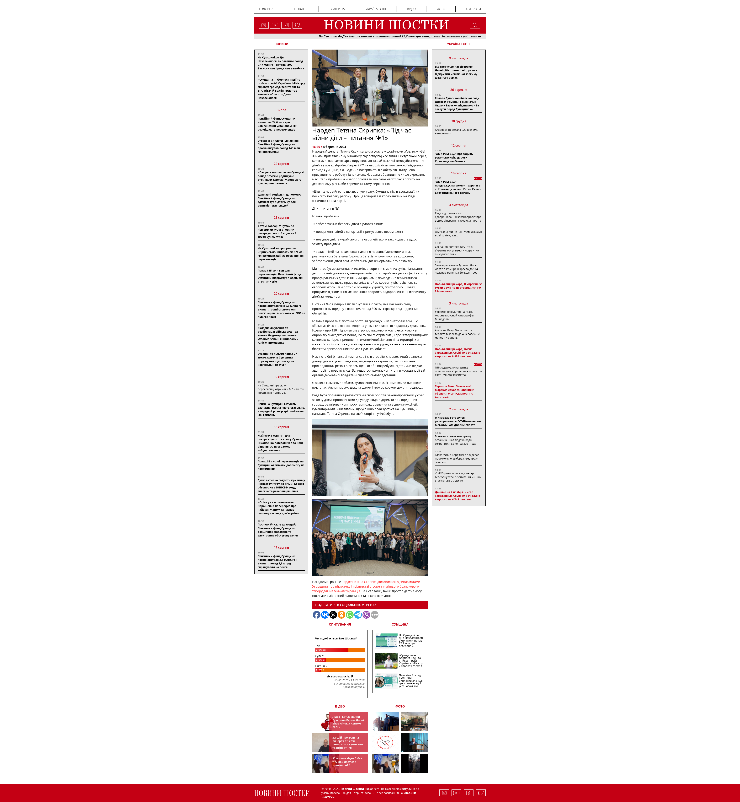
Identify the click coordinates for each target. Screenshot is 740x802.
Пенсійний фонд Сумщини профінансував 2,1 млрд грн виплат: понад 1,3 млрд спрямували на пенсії (277, 561)
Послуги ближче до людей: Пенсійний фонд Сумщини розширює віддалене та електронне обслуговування (278, 530)
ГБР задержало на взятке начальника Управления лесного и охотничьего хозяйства (458, 371)
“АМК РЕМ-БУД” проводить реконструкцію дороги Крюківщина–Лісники (454, 157)
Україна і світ (376, 9)
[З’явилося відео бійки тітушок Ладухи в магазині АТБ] (385, 763)
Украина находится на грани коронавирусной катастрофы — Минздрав (456, 315)
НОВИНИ (281, 44)
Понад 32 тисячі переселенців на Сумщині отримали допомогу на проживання (281, 465)
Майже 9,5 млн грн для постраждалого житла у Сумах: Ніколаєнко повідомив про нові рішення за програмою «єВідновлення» (280, 443)
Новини (301, 9)
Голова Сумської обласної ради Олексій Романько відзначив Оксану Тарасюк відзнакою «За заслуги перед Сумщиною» (457, 103)
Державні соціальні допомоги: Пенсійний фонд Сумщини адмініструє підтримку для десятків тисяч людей (279, 200)
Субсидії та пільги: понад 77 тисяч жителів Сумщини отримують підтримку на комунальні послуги (277, 359)
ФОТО (400, 706)
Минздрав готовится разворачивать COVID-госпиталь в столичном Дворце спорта (458, 421)
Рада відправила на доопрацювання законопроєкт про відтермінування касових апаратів (458, 216)
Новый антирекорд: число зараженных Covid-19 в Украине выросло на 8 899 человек (457, 352)
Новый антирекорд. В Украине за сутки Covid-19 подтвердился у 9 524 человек (458, 287)
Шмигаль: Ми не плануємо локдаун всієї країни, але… (458, 233)
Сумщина (337, 9)
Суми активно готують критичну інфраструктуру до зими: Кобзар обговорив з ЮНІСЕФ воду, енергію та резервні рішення (281, 485)
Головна (266, 9)
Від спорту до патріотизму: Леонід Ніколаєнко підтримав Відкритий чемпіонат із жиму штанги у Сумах (456, 72)
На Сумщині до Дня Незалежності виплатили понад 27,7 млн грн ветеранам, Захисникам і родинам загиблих (356, 36)
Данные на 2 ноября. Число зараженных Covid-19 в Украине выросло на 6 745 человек (457, 495)
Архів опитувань (354, 687)
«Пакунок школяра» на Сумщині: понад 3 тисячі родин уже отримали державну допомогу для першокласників (281, 177)
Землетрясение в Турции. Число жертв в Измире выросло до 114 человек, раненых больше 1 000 (456, 268)
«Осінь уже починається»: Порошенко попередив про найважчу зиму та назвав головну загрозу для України (278, 507)
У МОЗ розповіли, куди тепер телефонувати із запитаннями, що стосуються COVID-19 (458, 476)
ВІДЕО (340, 706)
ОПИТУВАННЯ (340, 624)
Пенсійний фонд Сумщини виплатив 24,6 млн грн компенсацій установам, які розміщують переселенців (277, 124)
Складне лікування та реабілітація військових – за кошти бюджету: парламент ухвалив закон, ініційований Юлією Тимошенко (278, 335)
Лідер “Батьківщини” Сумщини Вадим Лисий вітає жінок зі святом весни (348, 722)
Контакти (473, 9)
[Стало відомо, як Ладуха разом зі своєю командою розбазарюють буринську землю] (385, 721)
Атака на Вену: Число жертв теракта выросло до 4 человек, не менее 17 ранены (457, 333)
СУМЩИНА (400, 624)
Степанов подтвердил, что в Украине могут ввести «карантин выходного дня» (457, 250)
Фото (441, 9)
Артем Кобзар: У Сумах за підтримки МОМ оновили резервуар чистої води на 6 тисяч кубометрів (277, 231)
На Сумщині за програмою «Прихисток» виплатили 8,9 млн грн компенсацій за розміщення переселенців (281, 253)
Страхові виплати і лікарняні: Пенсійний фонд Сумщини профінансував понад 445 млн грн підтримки (279, 146)
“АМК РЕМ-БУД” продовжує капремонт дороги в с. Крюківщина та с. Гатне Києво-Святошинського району (458, 187)
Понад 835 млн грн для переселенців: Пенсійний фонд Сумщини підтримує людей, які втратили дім (280, 276)
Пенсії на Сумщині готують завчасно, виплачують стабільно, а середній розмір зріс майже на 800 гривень (281, 409)
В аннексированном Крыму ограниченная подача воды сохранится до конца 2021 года (455, 439)
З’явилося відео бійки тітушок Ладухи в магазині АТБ (347, 761)
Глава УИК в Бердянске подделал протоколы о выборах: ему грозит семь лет (457, 458)
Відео (411, 9)
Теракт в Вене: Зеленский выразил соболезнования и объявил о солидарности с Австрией (454, 391)
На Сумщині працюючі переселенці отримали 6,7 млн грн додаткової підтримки (281, 389)
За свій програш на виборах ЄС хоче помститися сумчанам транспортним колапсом (347, 744)
